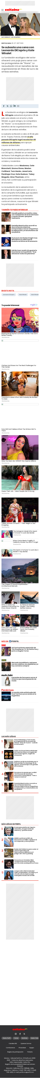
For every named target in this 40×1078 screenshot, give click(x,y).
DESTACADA (6, 43)
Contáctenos (10, 1048)
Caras (16, 1038)
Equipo (31, 1048)
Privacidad (22, 1048)
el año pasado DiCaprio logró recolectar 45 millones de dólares (18, 140)
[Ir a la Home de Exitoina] (13, 9)
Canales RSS (13, 1043)
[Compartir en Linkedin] (15, 106)
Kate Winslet (23, 294)
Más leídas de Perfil (11, 824)
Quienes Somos (26, 1043)
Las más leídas (8, 736)
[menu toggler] (2, 9)
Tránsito (30, 1052)
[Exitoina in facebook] (20, 1033)
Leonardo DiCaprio (9, 294)
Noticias (24, 1038)
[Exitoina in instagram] (15, 1033)
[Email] (18, 106)
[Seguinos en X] (24, 1033)
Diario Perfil (6, 1038)
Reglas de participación (15, 1052)
